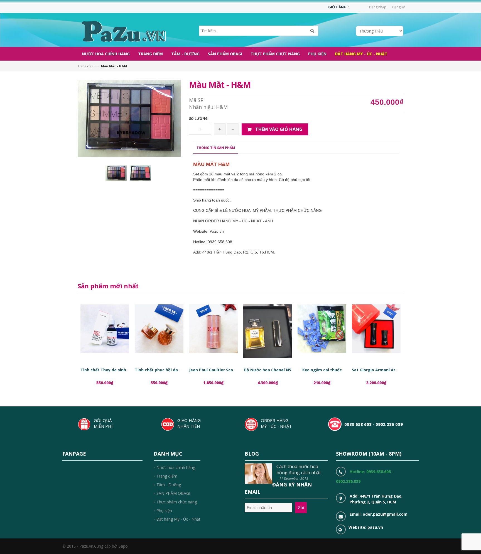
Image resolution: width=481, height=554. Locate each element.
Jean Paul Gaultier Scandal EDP (219, 369)
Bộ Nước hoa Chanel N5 (267, 369)
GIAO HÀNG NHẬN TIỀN (189, 423)
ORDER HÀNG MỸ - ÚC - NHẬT (276, 423)
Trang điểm (166, 476)
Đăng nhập (377, 7)
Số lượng (198, 118)
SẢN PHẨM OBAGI (173, 493)
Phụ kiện (164, 510)
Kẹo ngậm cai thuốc (322, 369)
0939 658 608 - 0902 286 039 (373, 424)
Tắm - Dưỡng (168, 484)
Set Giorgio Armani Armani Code (384, 369)
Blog (252, 453)
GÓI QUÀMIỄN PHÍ (103, 423)
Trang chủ (85, 66)
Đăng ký (398, 7)
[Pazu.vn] (123, 30)
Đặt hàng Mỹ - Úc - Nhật (178, 519)
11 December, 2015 (293, 478)
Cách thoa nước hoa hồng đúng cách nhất (298, 469)
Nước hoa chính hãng (175, 467)
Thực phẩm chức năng (176, 502)
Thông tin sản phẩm (216, 147)
